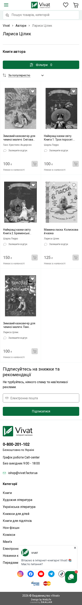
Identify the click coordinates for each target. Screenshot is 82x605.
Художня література (17, 500)
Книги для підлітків (17, 521)
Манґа (7, 542)
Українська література (19, 507)
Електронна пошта (24, 398)
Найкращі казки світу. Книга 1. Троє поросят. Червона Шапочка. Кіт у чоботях (59, 137)
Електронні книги (16, 549)
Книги (7, 493)
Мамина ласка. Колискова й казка (61, 231)
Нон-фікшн (11, 528)
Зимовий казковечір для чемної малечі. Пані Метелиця (19, 325)
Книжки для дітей (16, 514)
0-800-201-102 (16, 444)
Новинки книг (13, 556)
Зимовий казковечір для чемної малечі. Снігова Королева (19, 137)
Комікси (9, 535)
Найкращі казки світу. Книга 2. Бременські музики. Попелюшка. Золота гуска (17, 231)
